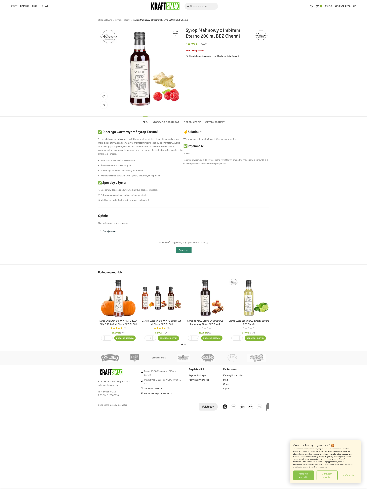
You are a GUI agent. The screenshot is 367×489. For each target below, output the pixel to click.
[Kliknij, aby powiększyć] (103, 104)
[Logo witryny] (165, 5)
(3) (124, 328)
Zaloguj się (183, 250)
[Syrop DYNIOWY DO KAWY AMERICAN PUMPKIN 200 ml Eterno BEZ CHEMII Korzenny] (118, 298)
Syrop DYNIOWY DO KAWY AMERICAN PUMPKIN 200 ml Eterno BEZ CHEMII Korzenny (118, 324)
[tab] (145, 120)
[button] (125, 338)
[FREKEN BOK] (257, 358)
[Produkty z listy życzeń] (312, 6)
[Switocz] (134, 358)
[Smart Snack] (159, 358)
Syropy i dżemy (122, 19)
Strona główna (105, 19)
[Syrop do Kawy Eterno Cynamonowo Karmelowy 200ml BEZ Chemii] (205, 298)
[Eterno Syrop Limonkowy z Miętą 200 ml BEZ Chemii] (248, 298)
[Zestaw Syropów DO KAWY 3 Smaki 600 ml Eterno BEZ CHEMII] (161, 298)
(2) (168, 328)
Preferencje (348, 475)
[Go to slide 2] (185, 344)
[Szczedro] (110, 358)
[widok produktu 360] (103, 96)
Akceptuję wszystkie (303, 475)
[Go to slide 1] (182, 344)
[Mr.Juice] (232, 358)
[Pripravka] (183, 358)
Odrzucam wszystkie (327, 475)
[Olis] (208, 358)
